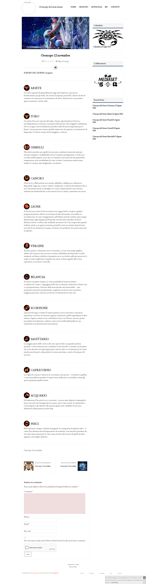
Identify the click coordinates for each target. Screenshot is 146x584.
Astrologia (96, 7)
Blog (59, 61)
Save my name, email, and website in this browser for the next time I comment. (55, 540)
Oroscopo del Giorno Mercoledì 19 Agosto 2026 (107, 137)
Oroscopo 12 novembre (55, 55)
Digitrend (55, 573)
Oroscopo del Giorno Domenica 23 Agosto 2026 (107, 106)
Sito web (27, 531)
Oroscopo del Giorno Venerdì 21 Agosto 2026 (106, 121)
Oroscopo (83, 7)
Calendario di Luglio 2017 (102, 46)
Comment (28, 491)
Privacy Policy (73, 567)
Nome (26, 517)
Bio (106, 7)
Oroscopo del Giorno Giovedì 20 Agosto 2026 (106, 129)
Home (73, 7)
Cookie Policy (114, 582)
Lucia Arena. (36, 573)
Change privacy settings (73, 564)
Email (26, 524)
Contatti (115, 7)
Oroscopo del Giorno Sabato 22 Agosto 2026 (108, 114)
